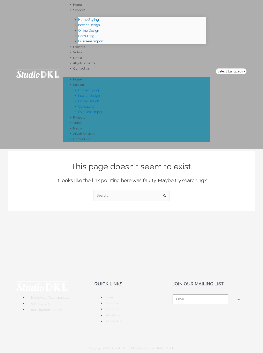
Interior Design (89, 25)
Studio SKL (121, 348)
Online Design (88, 31)
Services (79, 10)
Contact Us (81, 68)
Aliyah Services (84, 63)
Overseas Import (91, 41)
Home (77, 5)
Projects (79, 47)
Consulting (86, 36)
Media (77, 58)
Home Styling (88, 20)
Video (77, 52)
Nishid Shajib (165, 348)
